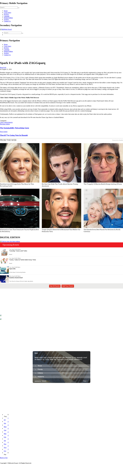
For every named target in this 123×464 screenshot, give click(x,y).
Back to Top (3, 458)
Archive (6, 19)
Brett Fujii (3, 67)
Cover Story (7, 12)
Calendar (6, 16)
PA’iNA (6, 14)
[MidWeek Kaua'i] (6, 29)
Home (6, 11)
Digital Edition (8, 18)
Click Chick (3, 122)
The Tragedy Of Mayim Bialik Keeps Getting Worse (103, 184)
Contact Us (7, 21)
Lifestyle (10, 122)
